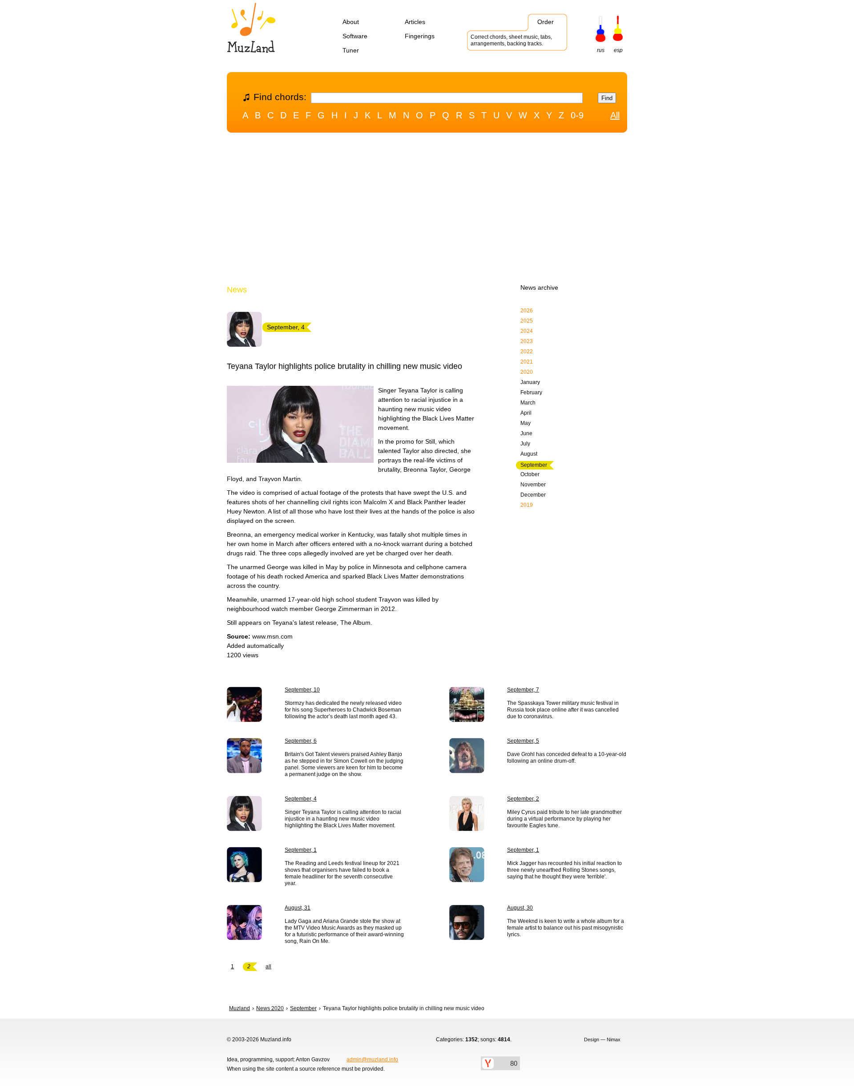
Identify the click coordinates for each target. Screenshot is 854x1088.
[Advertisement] (427, 210)
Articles (415, 21)
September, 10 (302, 690)
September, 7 (523, 690)
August (528, 454)
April (526, 413)
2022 (526, 351)
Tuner (350, 50)
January (530, 382)
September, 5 (523, 741)
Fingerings (420, 36)
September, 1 (301, 850)
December (533, 495)
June (526, 433)
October (530, 474)
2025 (526, 321)
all (268, 966)
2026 (526, 310)
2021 (526, 362)
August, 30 (520, 908)
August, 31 (297, 908)
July (525, 444)
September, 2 (523, 799)
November (533, 484)
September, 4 (301, 799)
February (531, 392)
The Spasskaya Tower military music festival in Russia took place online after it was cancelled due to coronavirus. (563, 710)
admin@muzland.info (372, 1059)
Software (354, 36)
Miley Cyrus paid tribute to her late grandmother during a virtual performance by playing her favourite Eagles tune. (564, 819)
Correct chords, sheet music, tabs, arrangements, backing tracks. (511, 40)
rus (600, 50)
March (528, 403)
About (350, 21)
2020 (526, 372)
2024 (526, 331)
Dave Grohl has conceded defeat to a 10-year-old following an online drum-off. (566, 757)
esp (618, 50)
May (525, 423)
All (615, 115)
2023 (526, 341)
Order (545, 21)
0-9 (577, 115)
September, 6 (301, 741)
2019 (526, 505)
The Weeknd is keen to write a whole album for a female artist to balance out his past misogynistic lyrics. (565, 928)
